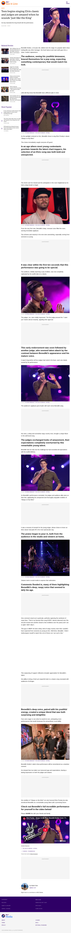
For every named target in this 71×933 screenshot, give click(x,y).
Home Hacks (39, 908)
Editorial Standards (34, 854)
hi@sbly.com (32, 887)
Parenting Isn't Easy (41, 902)
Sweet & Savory (6, 905)
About (3, 920)
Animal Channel (6, 908)
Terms (3, 922)
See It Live (38, 899)
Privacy (4, 925)
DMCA (37, 922)
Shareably (4, 899)
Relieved (4, 902)
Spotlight (38, 905)
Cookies (38, 920)
